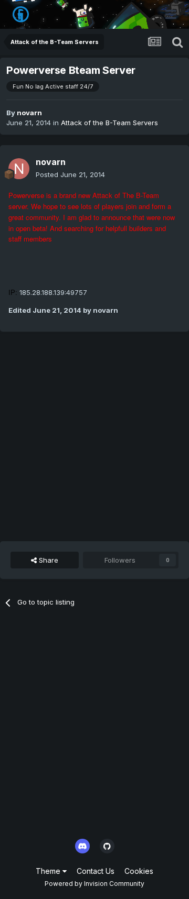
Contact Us (95, 871)
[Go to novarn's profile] (18, 168)
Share (47, 560)
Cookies (138, 871)
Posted (70, 174)
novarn (29, 112)
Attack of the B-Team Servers (109, 122)
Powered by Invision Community (94, 883)
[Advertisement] (94, 436)
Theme (49, 871)
